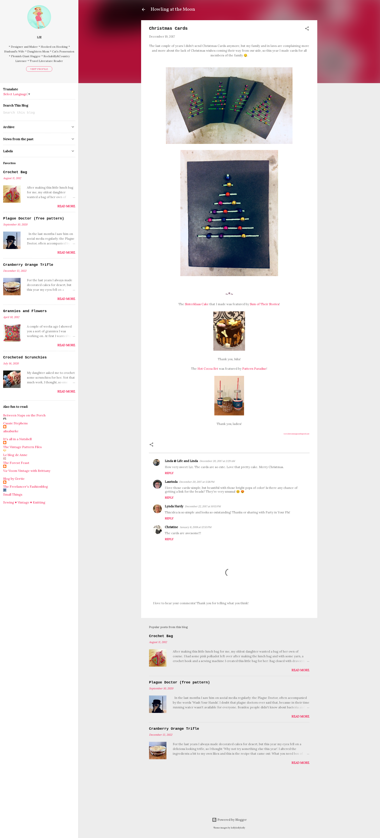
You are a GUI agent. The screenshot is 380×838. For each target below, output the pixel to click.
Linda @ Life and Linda (181, 461)
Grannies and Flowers (25, 311)
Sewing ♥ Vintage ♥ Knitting (24, 502)
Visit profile (39, 68)
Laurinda (171, 482)
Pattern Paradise (254, 369)
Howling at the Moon (173, 9)
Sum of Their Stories (264, 304)
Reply (169, 473)
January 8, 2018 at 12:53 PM (195, 527)
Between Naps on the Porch (24, 415)
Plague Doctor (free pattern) (179, 682)
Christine (171, 527)
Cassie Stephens (15, 423)
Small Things (12, 494)
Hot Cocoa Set (208, 369)
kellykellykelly (238, 827)
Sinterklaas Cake (197, 304)
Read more (300, 670)
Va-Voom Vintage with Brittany (26, 471)
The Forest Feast (16, 463)
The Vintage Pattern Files (22, 447)
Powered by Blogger (232, 820)
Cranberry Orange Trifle (174, 729)
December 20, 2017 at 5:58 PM (196, 482)
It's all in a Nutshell (17, 439)
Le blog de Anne (15, 455)
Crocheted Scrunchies (25, 357)
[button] (307, 29)
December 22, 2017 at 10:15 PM (203, 506)
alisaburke (10, 431)
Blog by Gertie (14, 479)
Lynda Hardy (174, 506)
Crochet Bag (161, 636)
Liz (39, 37)
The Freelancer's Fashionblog (25, 486)
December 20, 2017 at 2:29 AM (217, 461)
